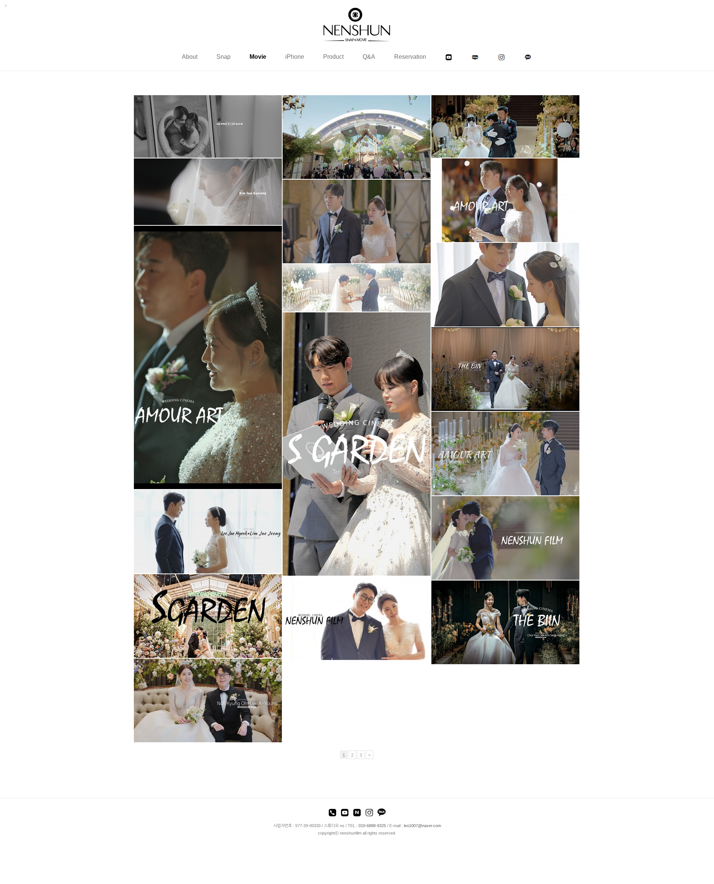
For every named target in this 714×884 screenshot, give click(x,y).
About (189, 57)
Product (333, 57)
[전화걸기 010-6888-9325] (332, 813)
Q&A (369, 57)
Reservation (410, 57)
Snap (223, 57)
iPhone (294, 57)
